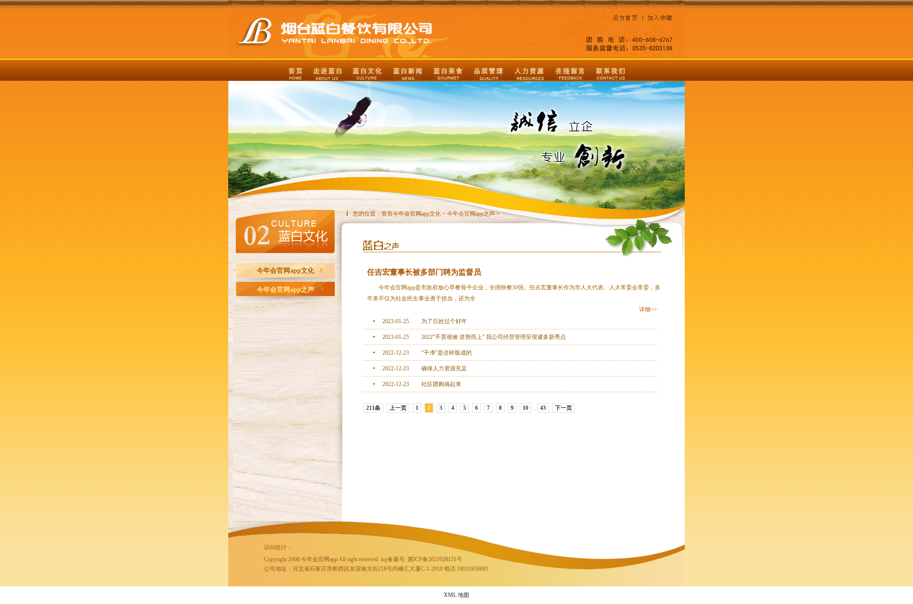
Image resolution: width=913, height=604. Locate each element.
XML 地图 (456, 595)
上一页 (398, 408)
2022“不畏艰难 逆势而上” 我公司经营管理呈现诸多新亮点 (493, 337)
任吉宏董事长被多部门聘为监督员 (424, 272)
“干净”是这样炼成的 (446, 352)
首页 (387, 213)
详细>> (648, 309)
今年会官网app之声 (285, 289)
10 (525, 408)
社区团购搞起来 (441, 384)
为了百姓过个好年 (444, 321)
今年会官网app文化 (285, 270)
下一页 (563, 408)
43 (543, 408)
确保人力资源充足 (444, 368)
